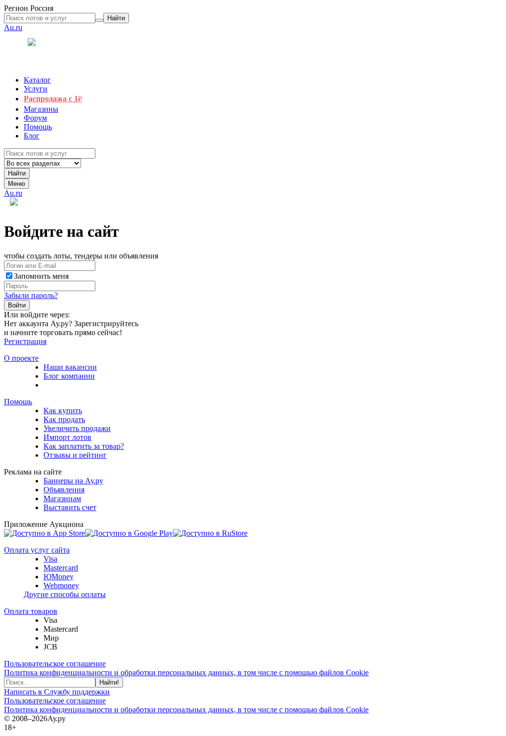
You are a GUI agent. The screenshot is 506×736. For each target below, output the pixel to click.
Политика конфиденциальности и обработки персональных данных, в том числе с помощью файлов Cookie (186, 672)
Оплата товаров (30, 611)
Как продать (64, 419)
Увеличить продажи (77, 428)
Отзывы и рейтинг (75, 455)
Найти (17, 173)
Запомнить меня (41, 276)
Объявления (63, 489)
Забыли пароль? (31, 295)
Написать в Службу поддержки (57, 692)
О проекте (21, 358)
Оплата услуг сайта (37, 550)
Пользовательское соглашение (55, 663)
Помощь (18, 401)
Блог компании (69, 376)
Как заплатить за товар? (83, 446)
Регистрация (25, 341)
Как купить (62, 410)
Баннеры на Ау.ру (73, 480)
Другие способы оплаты (65, 594)
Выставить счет (69, 507)
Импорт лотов (67, 437)
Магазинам (62, 498)
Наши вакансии (70, 367)
